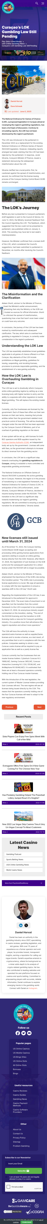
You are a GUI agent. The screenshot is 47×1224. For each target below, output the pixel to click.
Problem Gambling (21, 1146)
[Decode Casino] (23, 51)
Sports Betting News (14, 859)
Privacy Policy (19, 1137)
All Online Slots (20, 1065)
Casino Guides (19, 1095)
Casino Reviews (20, 1091)
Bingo (15, 1073)
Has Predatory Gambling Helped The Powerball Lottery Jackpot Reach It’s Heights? (23, 796)
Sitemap (16, 1142)
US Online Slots (20, 1061)
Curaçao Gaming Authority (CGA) (15, 442)
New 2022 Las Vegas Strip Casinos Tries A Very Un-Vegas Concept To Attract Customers (23, 825)
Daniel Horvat (23, 932)
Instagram (33, 988)
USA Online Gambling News (17, 865)
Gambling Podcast (13, 854)
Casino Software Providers (20, 1110)
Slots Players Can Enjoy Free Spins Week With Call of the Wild (24, 738)
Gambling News (20, 1099)
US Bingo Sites (19, 1057)
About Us (17, 1129)
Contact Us (18, 1133)
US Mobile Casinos (21, 1053)
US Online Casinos (21, 1049)
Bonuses (17, 1069)
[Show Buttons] (2, 307)
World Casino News (14, 870)
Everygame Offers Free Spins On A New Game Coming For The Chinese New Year (23, 767)
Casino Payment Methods (20, 1104)
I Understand (26, 1222)
